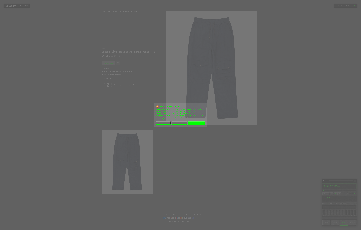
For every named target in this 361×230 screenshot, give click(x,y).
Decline (163, 123)
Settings (179, 123)
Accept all (196, 123)
